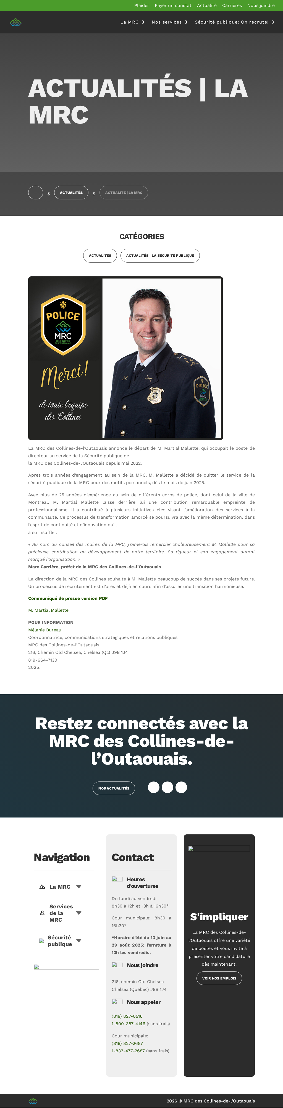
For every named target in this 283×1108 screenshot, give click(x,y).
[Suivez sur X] (167, 787)
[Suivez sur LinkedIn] (181, 787)
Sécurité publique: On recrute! (232, 22)
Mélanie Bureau (44, 630)
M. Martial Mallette (48, 610)
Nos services (167, 22)
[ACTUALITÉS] (101, 261)
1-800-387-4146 (128, 1023)
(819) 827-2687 (127, 1043)
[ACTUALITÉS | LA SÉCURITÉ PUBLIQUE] (160, 261)
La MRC (129, 22)
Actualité (207, 5)
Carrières (232, 5)
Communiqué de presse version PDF (68, 598)
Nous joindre (261, 5)
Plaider (141, 5)
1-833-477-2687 (128, 1050)
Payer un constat (173, 5)
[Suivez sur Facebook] (153, 787)
